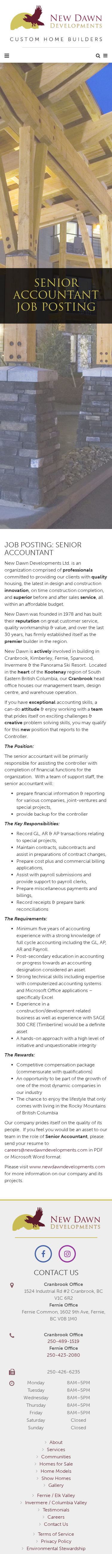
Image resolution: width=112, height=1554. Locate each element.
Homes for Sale (56, 1464)
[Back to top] (95, 1537)
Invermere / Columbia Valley (56, 1502)
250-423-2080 (63, 1355)
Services (56, 1449)
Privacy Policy (56, 1541)
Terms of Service (56, 1534)
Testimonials (56, 1510)
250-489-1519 (63, 1341)
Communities (56, 1457)
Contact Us (56, 1524)
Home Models (56, 1471)
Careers (56, 1517)
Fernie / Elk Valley (56, 1495)
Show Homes (56, 1478)
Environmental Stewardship (56, 1548)
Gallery (56, 1485)
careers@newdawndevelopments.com (46, 1150)
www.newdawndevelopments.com (67, 1167)
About (56, 1442)
